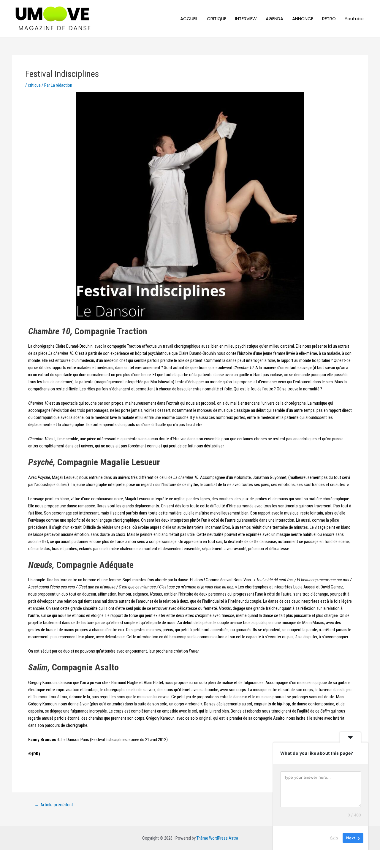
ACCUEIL (189, 18)
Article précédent (53, 804)
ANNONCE (302, 18)
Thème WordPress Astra (217, 838)
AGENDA (274, 18)
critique (34, 85)
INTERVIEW (246, 18)
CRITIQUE (216, 18)
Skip (334, 837)
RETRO (329, 18)
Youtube (354, 18)
